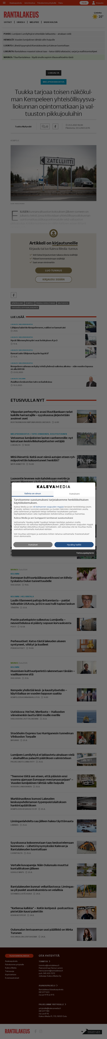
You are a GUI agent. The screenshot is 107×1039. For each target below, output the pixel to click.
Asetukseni (74, 493)
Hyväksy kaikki (74, 544)
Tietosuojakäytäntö (85, 553)
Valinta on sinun (32, 493)
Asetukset (33, 544)
